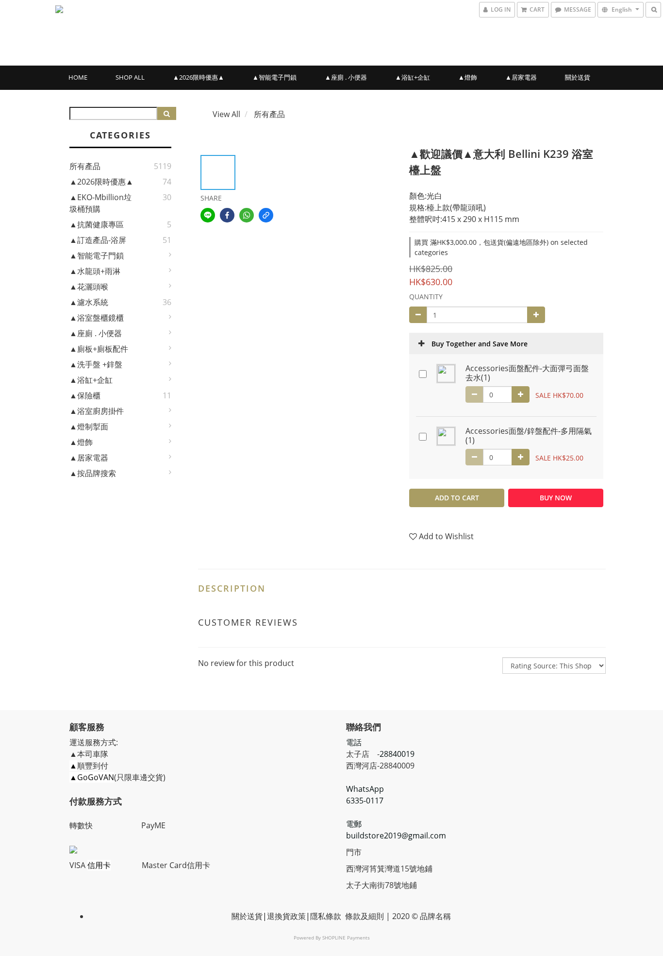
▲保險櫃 (84, 395)
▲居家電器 (521, 77)
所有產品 (84, 166)
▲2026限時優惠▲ (198, 77)
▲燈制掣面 (88, 426)
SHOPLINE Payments (346, 937)
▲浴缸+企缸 (412, 77)
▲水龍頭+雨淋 (94, 271)
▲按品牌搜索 (92, 473)
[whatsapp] (246, 215)
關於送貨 (577, 77)
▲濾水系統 (88, 302)
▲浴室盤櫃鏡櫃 (96, 317)
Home (77, 77)
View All (226, 114)
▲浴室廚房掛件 (96, 411)
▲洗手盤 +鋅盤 (95, 364)
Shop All (130, 77)
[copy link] (266, 215)
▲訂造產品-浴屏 (97, 240)
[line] (207, 215)
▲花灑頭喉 (88, 286)
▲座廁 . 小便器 (346, 77)
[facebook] (227, 215)
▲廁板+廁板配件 (98, 348)
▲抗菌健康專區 (96, 224)
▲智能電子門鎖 (274, 77)
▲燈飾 (467, 77)
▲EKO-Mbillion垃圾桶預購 (100, 203)
